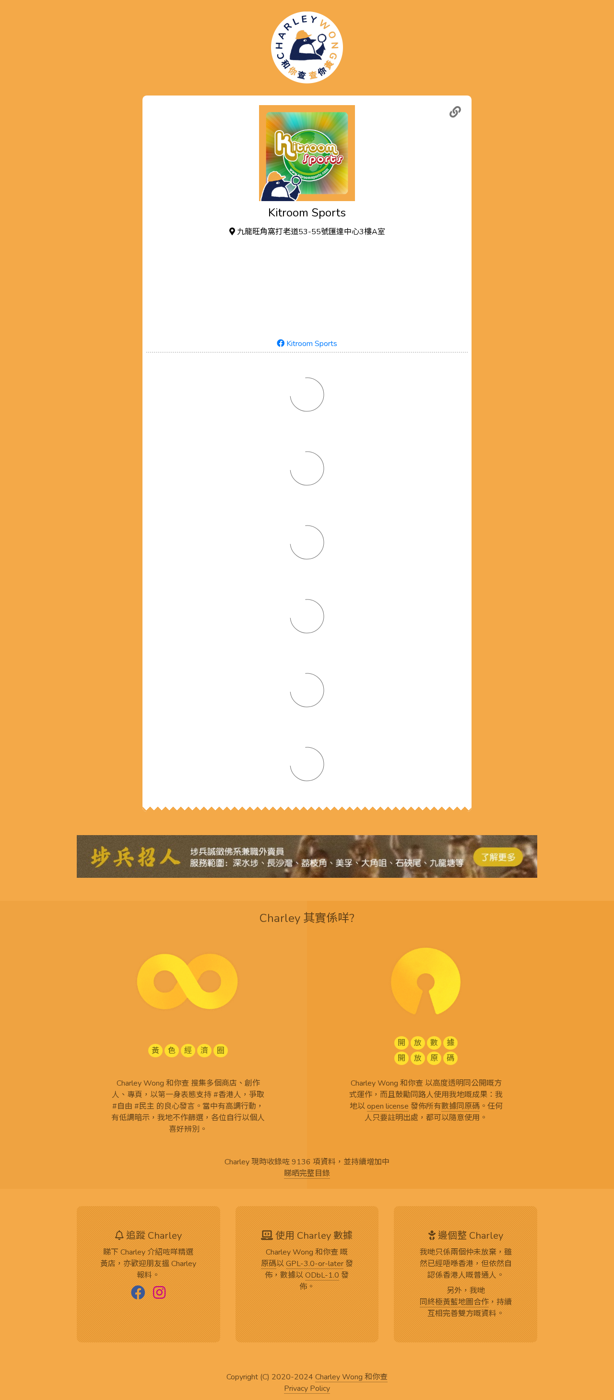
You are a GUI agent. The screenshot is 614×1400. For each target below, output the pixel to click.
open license (388, 1107)
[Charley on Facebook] (138, 1293)
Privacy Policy (307, 1389)
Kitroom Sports (310, 343)
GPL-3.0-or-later (314, 1264)
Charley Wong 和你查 (351, 1377)
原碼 (268, 1264)
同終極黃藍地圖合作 (454, 1302)
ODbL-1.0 (322, 1275)
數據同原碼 (460, 1107)
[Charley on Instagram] (159, 1293)
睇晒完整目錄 (307, 1174)
